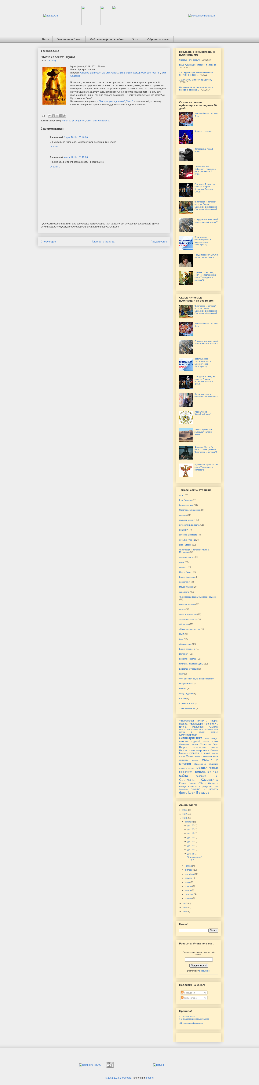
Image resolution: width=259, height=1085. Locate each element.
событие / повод (187, 540)
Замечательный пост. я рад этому (195, 80)
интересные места (188, 535)
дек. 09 (191, 845)
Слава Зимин (185, 572)
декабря (189, 822)
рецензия (80, 120)
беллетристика (186, 505)
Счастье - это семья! (189, 60)
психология (184, 582)
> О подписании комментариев (194, 1019)
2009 (185, 907)
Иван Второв (185, 545)
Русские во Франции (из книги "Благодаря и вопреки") (206, 467)
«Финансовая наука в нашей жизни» (196, 679)
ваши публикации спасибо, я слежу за (197, 65)
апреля (188, 886)
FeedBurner (204, 971)
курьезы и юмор (187, 604)
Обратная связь (158, 39)
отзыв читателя (186, 703)
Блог (45, 39)
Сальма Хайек (109, 72)
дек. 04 (191, 849)
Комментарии (190, 998)
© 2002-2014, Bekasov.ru (118, 1077)
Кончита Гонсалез (187, 659)
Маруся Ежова (186, 683)
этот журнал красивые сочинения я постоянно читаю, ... (196, 73)
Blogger (149, 1077)
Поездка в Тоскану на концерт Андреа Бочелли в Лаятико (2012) (205, 188)
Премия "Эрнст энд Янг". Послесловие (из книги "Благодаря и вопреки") (205, 276)
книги (181, 562)
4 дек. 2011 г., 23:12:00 (76, 157)
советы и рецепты (188, 614)
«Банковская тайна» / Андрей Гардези (197, 597)
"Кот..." (129, 101)
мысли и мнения (187, 520)
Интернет (183, 654)
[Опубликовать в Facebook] (61, 116)
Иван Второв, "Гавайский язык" (203, 413)
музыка (182, 688)
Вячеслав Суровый (188, 669)
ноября (188, 866)
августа (189, 878)
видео (182, 609)
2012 (185, 814)
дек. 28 (191, 825)
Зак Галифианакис (128, 72)
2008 (185, 911)
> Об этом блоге (187, 1016)
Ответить (55, 146)
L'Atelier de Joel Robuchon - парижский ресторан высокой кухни (205, 170)
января (188, 898)
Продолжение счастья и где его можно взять (206, 256)
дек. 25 (191, 829)
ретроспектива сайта (189, 525)
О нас (135, 39)
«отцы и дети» (186, 694)
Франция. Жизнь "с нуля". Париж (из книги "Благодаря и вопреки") (206, 449)
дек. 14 (191, 837)
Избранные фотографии (107, 39)
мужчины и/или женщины (191, 664)
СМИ (181, 634)
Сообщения (189, 993)
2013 (185, 810)
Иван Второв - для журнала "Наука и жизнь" (203, 431)
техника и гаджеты (188, 619)
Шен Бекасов (185, 500)
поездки (183, 515)
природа (183, 567)
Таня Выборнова (187, 708)
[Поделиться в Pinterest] (64, 116)
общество (184, 624)
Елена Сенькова (187, 577)
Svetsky (52, 60)
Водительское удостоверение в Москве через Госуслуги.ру (203, 241)
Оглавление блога (69, 39)
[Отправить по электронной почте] (50, 116)
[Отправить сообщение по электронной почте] (43, 115)
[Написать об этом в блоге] (53, 116)
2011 (185, 818)
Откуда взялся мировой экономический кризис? (206, 220)
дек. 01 (191, 854)
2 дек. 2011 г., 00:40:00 (76, 137)
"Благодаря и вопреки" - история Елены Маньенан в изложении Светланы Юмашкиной (206, 205)
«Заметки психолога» (189, 629)
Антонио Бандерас (90, 72)
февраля (189, 894)
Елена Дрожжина (187, 649)
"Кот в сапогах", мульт (194, 858)
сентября (189, 874)
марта (188, 890)
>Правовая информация (191, 1023)
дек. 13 (191, 841)
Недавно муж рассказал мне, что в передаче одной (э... (196, 88)
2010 (185, 903)
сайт (181, 674)
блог (181, 639)
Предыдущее (159, 241)
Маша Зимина (186, 587)
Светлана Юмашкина (98, 120)
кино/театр (68, 120)
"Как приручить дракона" (112, 101)
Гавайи (182, 698)
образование (185, 644)
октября (189, 870)
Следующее (48, 241)
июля (187, 882)
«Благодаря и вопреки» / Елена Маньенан (198, 725)
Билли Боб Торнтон (149, 72)
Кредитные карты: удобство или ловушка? (206, 395)
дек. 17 (191, 833)
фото (181, 495)
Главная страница (103, 241)
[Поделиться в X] (57, 116)
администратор (186, 557)
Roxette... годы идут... (205, 131)
